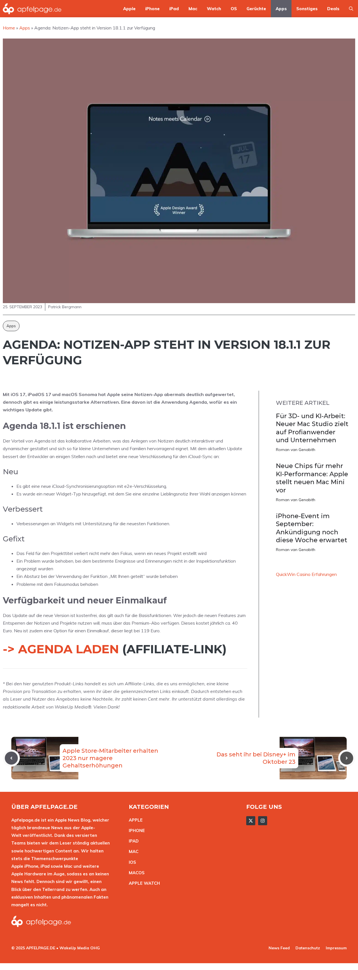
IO (131, 862)
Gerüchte (256, 8)
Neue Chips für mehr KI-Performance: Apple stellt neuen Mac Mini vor (312, 478)
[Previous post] (11, 758)
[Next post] (346, 758)
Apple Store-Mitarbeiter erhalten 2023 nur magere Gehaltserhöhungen (110, 758)
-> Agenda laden (61, 649)
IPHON (135, 830)
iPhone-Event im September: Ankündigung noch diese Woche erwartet (311, 528)
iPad (174, 8)
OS (234, 8)
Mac (192, 8)
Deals (333, 8)
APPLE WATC (143, 883)
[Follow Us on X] (250, 820)
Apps (281, 8)
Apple (129, 8)
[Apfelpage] (32, 8)
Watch (214, 8)
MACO (135, 872)
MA (132, 851)
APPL (134, 820)
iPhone (152, 8)
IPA (132, 841)
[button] (351, 8)
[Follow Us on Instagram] (262, 820)
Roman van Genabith (295, 449)
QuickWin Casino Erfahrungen (306, 574)
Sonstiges (307, 8)
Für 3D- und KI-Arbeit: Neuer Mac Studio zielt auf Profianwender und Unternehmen (312, 428)
